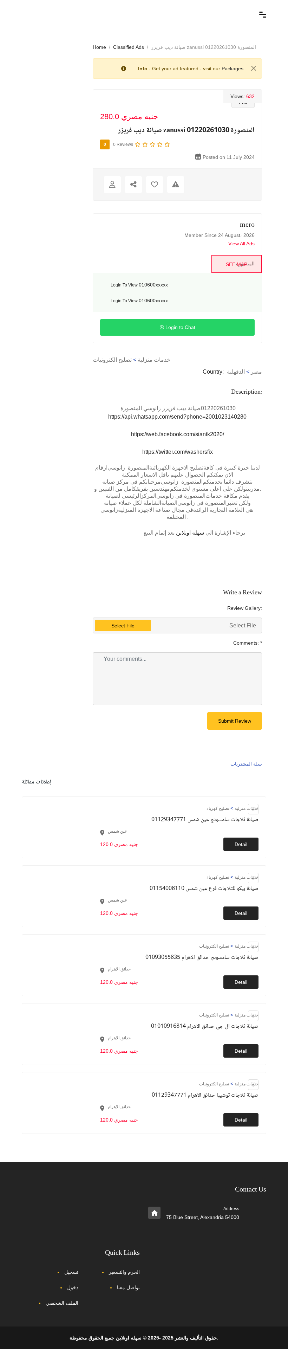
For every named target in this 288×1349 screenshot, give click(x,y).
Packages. (233, 68)
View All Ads (241, 243)
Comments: (247, 643)
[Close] (254, 68)
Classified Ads (128, 47)
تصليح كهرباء (218, 808)
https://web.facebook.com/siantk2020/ (177, 434)
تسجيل (71, 1272)
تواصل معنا (128, 1287)
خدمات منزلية (154, 360)
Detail (241, 844)
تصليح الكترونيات (112, 360)
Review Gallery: (244, 608)
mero (247, 225)
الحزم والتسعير (124, 1272)
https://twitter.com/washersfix (177, 452)
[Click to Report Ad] (175, 184)
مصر (256, 372)
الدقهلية (236, 372)
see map (236, 264)
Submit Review (234, 721)
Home (99, 47)
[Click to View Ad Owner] (112, 184)
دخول (72, 1287)
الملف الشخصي (62, 1303)
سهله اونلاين (190, 533)
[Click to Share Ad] (133, 184)
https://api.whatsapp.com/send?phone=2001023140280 (177, 417)
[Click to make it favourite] (154, 184)
